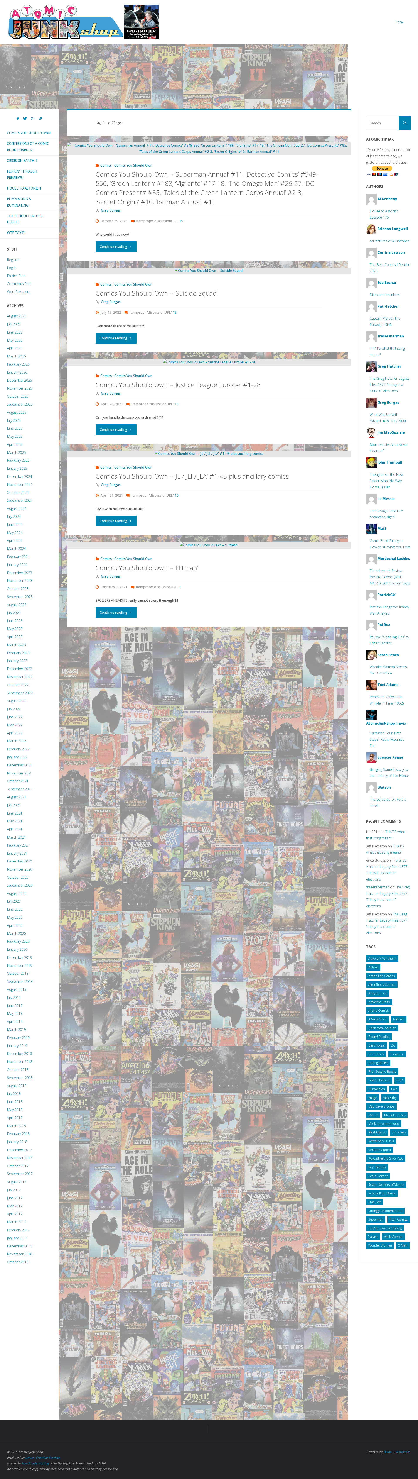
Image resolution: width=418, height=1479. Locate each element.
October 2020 (18, 877)
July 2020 (14, 901)
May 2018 (14, 1109)
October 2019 (18, 973)
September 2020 (20, 885)
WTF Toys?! (16, 233)
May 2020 (14, 917)
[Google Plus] (33, 119)
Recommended (379, 1150)
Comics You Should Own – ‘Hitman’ (147, 567)
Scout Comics (378, 1176)
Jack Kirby (390, 1098)
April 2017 (14, 1213)
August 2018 (16, 1085)
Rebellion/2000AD (381, 1141)
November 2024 (19, 484)
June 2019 (14, 1005)
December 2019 (19, 957)
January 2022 (17, 757)
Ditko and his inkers (385, 294)
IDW (394, 1089)
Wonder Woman (380, 1245)
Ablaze (373, 967)
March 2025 (16, 452)
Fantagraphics (378, 1063)
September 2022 (20, 693)
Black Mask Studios (382, 1028)
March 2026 (16, 356)
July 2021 (14, 805)
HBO (399, 1080)
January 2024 (17, 564)
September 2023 (20, 596)
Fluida (387, 1452)
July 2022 (14, 708)
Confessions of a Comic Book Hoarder (28, 147)
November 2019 (19, 965)
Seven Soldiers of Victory (386, 1185)
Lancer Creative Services (42, 1457)
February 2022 (18, 749)
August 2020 (16, 893)
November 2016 (19, 1254)
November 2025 (19, 388)
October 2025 (18, 396)
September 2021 (20, 789)
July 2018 (14, 1093)
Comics (106, 165)
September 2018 (20, 1077)
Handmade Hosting (35, 1463)
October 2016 (18, 1262)
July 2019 (14, 997)
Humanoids (376, 1089)
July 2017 (14, 1190)
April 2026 (14, 348)
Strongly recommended (385, 1211)
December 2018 (19, 1053)
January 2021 (17, 853)
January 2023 (17, 660)
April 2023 (14, 636)
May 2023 (14, 628)
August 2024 (16, 508)
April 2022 (14, 733)
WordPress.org (18, 291)
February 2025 (18, 460)
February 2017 (18, 1230)
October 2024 (18, 492)
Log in (11, 267)
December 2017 (19, 1149)
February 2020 (18, 941)
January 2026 (17, 372)
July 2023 (14, 612)
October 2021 (18, 781)
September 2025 (20, 404)
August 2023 (16, 604)
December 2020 (19, 861)
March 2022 (16, 741)
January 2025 (17, 468)
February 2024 (18, 556)
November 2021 (19, 773)
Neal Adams (377, 1132)
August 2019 (16, 989)
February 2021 (18, 845)
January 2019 (17, 1045)
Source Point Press (382, 1193)
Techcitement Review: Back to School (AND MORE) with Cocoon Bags (390, 577)
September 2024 (20, 500)
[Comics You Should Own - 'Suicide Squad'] (209, 271)
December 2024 (19, 476)
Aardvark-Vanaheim (382, 958)
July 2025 (14, 420)
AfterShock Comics (381, 985)
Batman (398, 1019)
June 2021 (14, 813)
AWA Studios (377, 1019)
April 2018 (14, 1117)
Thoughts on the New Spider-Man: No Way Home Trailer (386, 481)
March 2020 (16, 933)
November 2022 (19, 676)
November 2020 (19, 869)
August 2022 (16, 700)
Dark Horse (376, 1045)
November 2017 (19, 1157)
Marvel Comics (394, 1115)
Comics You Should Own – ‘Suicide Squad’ (156, 293)
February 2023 (18, 653)
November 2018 (19, 1061)
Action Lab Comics (381, 976)
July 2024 (14, 516)
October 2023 (18, 588)
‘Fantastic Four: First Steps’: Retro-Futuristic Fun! (387, 739)
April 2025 (14, 444)
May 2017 (14, 1206)
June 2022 (14, 717)
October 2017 (18, 1166)
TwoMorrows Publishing (385, 1228)
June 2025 (14, 428)
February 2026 (18, 364)
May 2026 (14, 340)
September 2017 (20, 1173)
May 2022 (14, 725)
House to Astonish (24, 188)
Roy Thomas (377, 1167)
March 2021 (16, 837)
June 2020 (14, 909)
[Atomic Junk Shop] (83, 22)
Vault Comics (393, 1237)
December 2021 (19, 765)
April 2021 (14, 829)
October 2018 (18, 1069)
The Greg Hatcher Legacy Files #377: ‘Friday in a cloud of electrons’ (389, 384)
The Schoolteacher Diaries (24, 219)
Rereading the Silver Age (385, 1158)
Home (400, 21)
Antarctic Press (379, 1002)
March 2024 (16, 548)
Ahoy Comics (377, 993)
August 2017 (16, 1181)
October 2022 (18, 685)
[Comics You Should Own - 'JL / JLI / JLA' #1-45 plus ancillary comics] (209, 454)
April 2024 (14, 540)
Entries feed (16, 275)
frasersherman (377, 887)
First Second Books (382, 1071)
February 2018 (18, 1133)
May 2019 (14, 1013)
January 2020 (17, 949)
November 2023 (19, 580)
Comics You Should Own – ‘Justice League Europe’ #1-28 (178, 384)
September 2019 (20, 981)
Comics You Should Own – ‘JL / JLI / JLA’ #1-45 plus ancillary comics (192, 476)
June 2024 (14, 524)
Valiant (373, 1237)
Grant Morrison (379, 1080)
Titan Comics (398, 1219)
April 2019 (14, 1021)
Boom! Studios (378, 1037)
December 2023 (19, 572)
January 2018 (17, 1141)
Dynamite (397, 1054)
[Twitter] (25, 119)
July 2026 (14, 324)
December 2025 (19, 380)
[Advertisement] (209, 76)
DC (393, 1045)
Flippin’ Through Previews (22, 174)
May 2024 (14, 532)
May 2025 (14, 436)
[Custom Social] (40, 119)
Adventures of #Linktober (389, 241)
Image (372, 1098)
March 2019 (16, 1029)
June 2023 (14, 620)
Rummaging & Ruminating (19, 202)
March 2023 (16, 644)
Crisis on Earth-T (22, 161)
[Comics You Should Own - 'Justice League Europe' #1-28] (209, 362)
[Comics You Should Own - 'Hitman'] (209, 545)
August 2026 (16, 316)
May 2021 (14, 821)
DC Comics (376, 1054)
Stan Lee (374, 1202)
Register (13, 259)
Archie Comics (378, 1010)
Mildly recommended (383, 1124)
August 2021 (16, 797)
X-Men (402, 1245)
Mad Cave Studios (381, 1106)
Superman (375, 1219)
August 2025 (16, 412)
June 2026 (14, 332)
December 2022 (19, 668)
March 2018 (16, 1125)
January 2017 (17, 1238)
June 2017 (14, 1198)
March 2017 (16, 1222)
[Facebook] (18, 119)
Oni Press (399, 1132)
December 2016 (19, 1246)
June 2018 (14, 1101)
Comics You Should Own (133, 165)
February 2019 (18, 1037)
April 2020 (14, 925)
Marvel (373, 1115)
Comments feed (19, 283)
